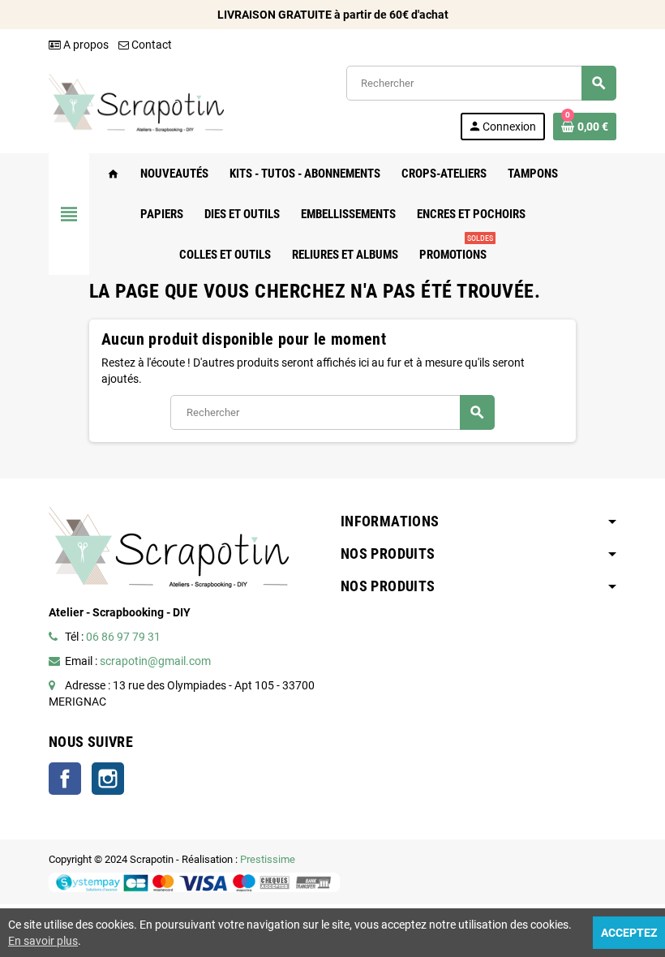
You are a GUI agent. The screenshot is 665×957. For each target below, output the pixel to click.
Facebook (65, 778)
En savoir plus (43, 940)
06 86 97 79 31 (123, 636)
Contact (150, 44)
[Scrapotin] (136, 102)
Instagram (108, 778)
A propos (85, 44)
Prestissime (267, 859)
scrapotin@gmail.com (155, 660)
